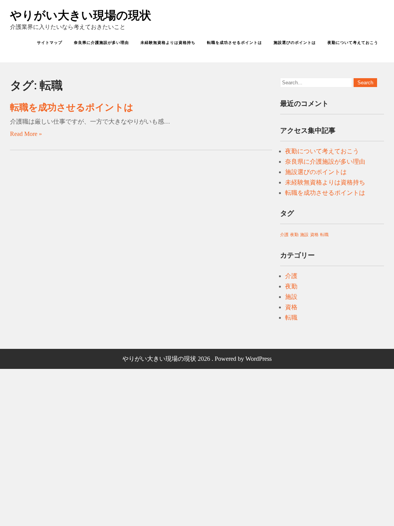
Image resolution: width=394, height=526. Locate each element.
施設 (304, 235)
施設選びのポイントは (295, 42)
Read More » (26, 134)
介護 (284, 235)
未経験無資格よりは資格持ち (167, 42)
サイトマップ (49, 42)
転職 (324, 235)
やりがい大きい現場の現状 (80, 15)
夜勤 (294, 235)
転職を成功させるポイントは (234, 42)
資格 (314, 235)
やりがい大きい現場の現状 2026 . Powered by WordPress (197, 358)
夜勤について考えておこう (352, 42)
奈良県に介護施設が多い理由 (101, 42)
